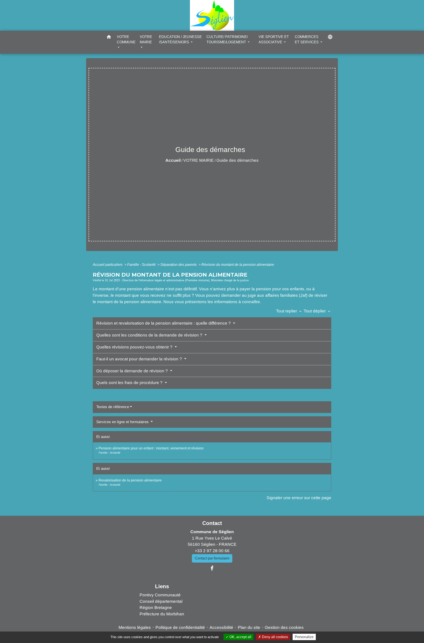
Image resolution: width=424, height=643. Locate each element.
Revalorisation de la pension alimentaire (130, 480)
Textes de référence (112, 407)
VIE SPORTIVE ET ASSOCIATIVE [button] (274, 39)
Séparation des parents (179, 264)
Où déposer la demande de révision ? (132, 371)
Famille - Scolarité (142, 264)
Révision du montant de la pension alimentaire (237, 264)
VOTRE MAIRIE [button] (146, 39)
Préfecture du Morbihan (162, 614)
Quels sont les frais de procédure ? (130, 382)
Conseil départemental (161, 601)
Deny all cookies (274, 637)
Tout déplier (317, 311)
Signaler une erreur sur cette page (299, 497)
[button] (109, 37)
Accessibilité (221, 627)
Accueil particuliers (108, 264)
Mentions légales (135, 627)
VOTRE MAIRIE (198, 160)
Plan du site (249, 627)
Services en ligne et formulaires (123, 422)
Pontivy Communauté (160, 595)
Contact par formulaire (212, 558)
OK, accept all (240, 637)
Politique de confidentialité (180, 627)
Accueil (173, 160)
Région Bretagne (156, 607)
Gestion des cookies (284, 627)
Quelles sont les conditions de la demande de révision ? (149, 335)
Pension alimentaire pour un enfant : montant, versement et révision (151, 448)
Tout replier (289, 311)
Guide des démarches (237, 160)
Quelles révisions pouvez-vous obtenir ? (135, 347)
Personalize (304, 637)
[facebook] (212, 568)
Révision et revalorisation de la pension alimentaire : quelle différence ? (164, 323)
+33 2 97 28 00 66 (212, 550)
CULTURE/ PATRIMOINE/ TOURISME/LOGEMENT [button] (227, 39)
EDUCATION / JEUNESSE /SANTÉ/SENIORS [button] (180, 39)
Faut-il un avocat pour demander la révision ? (139, 359)
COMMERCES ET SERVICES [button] (307, 39)
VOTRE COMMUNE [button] (126, 39)
